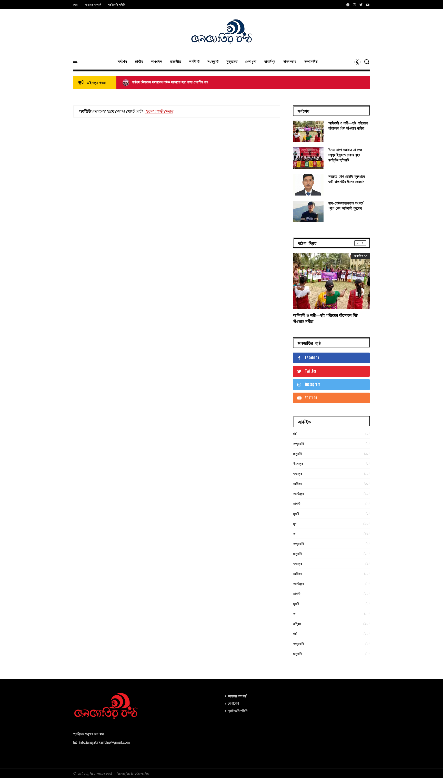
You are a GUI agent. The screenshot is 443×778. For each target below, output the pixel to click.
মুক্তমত (232, 61)
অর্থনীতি (194, 61)
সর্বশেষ (122, 61)
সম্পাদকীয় (311, 61)
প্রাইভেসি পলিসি (116, 4)
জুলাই (296, 513)
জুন (294, 523)
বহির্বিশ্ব (269, 61)
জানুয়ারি (297, 453)
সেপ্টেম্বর (298, 493)
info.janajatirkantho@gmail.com (104, 742)
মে (294, 533)
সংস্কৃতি (213, 61)
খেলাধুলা (251, 61)
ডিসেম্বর (298, 463)
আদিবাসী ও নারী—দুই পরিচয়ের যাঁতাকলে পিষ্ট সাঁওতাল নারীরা (348, 126)
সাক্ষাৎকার (289, 61)
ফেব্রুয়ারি (298, 443)
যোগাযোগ (233, 703)
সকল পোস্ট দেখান (159, 111)
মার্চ (295, 433)
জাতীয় (139, 61)
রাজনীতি (175, 61)
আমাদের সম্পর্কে (93, 4)
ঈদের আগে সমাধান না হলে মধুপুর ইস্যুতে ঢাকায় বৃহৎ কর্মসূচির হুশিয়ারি (345, 154)
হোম (75, 4)
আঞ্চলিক (157, 61)
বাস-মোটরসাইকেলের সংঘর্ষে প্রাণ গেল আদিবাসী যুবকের (345, 206)
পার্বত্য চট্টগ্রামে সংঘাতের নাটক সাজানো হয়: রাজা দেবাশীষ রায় (165, 82)
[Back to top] (430, 765)
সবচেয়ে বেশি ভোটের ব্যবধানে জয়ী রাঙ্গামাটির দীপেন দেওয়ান (346, 179)
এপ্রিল (297, 623)
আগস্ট (296, 503)
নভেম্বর (297, 473)
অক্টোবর (297, 483)
